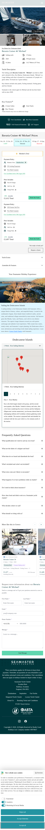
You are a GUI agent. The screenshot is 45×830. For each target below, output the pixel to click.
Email (4, 609)
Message (5, 630)
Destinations (12, 693)
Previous (35, 525)
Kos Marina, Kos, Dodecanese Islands (11, 48)
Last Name (27, 599)
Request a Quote (35, 250)
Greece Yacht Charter (15, 331)
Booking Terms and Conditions (27, 700)
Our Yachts (33, 693)
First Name (6, 599)
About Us (10, 700)
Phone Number (7, 619)
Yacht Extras (6, 257)
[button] (19, 542)
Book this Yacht (34, 197)
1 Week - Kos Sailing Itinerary (14, 346)
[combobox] (8, 623)
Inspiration (22, 693)
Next (41, 525)
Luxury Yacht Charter (32, 697)
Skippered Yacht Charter (14, 697)
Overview (40, 773)
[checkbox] (7, 799)
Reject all (22, 812)
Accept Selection (22, 819)
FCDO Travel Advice (22, 704)
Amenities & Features (9, 265)
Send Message (22, 653)
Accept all (22, 825)
